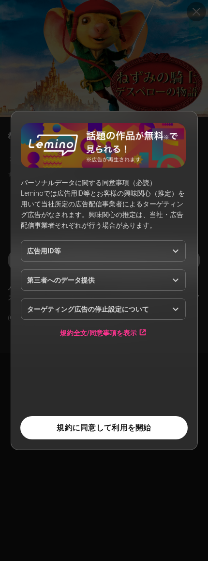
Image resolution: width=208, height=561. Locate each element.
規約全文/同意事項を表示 (98, 332)
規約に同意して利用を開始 (104, 427)
